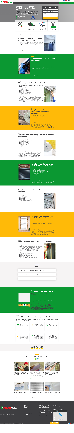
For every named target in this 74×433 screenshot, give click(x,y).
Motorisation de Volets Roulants (44, 405)
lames (34, 12)
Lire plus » (31, 378)
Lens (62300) (26, 414)
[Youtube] (65, 0)
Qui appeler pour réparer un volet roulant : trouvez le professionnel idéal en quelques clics (52, 373)
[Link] (69, 0)
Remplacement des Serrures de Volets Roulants (45, 413)
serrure (17, 13)
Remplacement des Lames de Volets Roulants (45, 411)
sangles (23, 12)
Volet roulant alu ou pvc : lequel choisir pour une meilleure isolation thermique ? (37, 393)
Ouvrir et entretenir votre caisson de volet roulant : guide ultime (37, 373)
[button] (54, 423)
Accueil (19, 34)
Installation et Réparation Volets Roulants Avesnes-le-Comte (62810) (45, 307)
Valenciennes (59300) (28, 413)
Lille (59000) (26, 407)
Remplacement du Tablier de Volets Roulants (45, 414)
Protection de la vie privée (7, 423)
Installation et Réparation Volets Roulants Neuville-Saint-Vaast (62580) (43, 304)
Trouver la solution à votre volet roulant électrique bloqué (20, 393)
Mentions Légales (2, 423)
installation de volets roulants (21, 11)
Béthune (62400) (27, 412)
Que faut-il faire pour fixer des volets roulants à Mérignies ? (32, 270)
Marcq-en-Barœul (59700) (28, 409)
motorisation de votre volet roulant (32, 13)
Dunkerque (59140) (27, 408)
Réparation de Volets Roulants (44, 415)
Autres (25, 405)
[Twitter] (64, 0)
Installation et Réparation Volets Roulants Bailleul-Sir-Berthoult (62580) (41, 305)
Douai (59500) (26, 406)
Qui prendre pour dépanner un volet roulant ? (28, 274)
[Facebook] (63, 0)
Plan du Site (11, 423)
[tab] (37, 270)
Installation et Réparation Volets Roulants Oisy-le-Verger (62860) (40, 308)
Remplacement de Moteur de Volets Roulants (45, 407)
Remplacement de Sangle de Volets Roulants (45, 409)
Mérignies (20, 86)
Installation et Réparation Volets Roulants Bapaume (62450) (39, 302)
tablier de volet (27, 12)
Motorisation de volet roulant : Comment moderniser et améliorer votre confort (21, 373)
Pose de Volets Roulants (43, 406)
